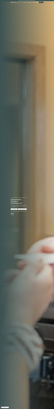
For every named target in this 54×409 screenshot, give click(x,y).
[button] (18, 2)
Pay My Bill (33, 2)
